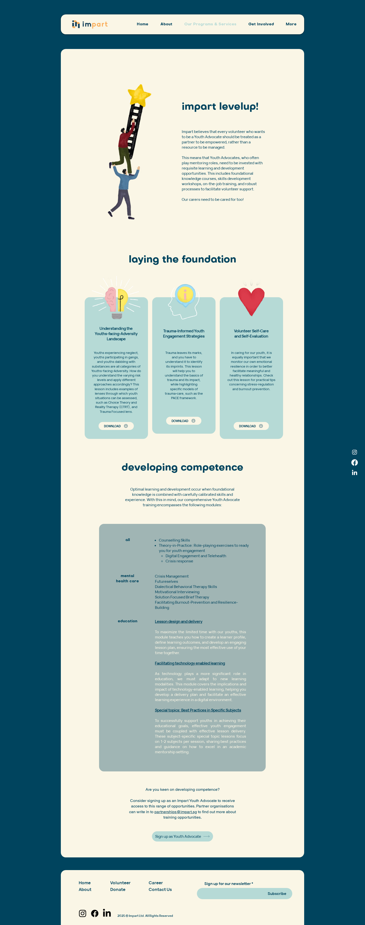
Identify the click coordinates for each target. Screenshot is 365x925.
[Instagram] (354, 452)
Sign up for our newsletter (227, 883)
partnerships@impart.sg (175, 811)
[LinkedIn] (354, 473)
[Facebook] (354, 462)
